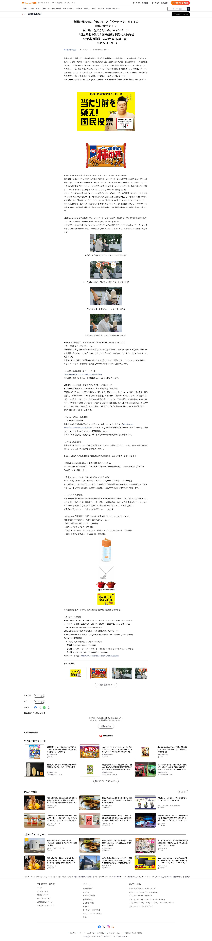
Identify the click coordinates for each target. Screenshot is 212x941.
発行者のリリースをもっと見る (106, 781)
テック (94, 8)
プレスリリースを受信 (159, 3)
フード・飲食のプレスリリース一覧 (42, 877)
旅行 (44, 8)
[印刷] (49, 707)
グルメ (38, 8)
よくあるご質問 (88, 903)
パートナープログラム (86, 933)
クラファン (116, 8)
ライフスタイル (68, 8)
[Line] (44, 707)
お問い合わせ (106, 726)
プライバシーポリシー (114, 933)
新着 (24, 8)
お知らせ (86, 906)
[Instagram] (108, 926)
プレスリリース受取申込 (91, 910)
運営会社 (73, 933)
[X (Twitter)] (40, 707)
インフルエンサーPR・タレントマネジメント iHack (147, 899)
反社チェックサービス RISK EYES (141, 906)
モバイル (101, 8)
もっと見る (183, 792)
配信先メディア (42, 895)
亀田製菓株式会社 (70, 50)
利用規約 (100, 933)
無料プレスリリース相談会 (92, 913)
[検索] (188, 9)
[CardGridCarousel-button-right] (147, 673)
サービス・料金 (42, 891)
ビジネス (87, 8)
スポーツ (79, 8)
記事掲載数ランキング (45, 902)
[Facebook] (35, 707)
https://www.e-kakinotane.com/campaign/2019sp (83, 374)
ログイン (86, 892)
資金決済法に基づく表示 (133, 933)
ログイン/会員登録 (181, 3)
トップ (24, 877)
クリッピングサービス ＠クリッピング (142, 888)
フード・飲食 (39, 696)
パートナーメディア (44, 898)
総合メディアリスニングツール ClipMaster (144, 892)
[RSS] (112, 926)
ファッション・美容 (54, 8)
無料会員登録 (87, 888)
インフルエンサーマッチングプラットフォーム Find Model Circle (151, 903)
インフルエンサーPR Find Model (140, 896)
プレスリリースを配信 (140, 3)
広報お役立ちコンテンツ (45, 905)
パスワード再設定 (89, 896)
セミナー (86, 917)
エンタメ (31, 8)
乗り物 (108, 8)
